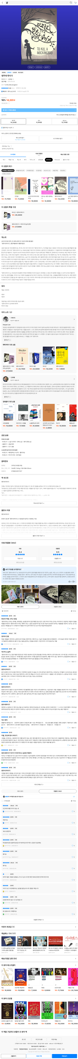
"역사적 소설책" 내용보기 (39, 655)
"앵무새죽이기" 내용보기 (39, 707)
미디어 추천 (11, 455)
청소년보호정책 (32, 1049)
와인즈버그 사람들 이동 (22, 416)
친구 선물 (11, 446)
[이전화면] (2, 3)
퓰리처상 (22, 452)
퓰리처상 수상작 (7, 128)
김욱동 (10, 79)
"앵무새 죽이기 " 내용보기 (39, 673)
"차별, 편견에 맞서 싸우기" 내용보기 (39, 739)
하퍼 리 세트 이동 (35, 362)
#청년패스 (62, 170)
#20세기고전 (47, 170)
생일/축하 (11, 444)
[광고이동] (70, 3)
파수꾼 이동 (49, 359)
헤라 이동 (34, 1014)
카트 (75, 3)
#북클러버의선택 (20, 170)
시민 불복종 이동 (9, 416)
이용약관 (16, 1049)
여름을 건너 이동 (61, 1014)
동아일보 (18, 455)
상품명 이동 (7, 189)
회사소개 (45, 1049)
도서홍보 (59, 1049)
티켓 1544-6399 (32, 1043)
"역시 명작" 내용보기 (39, 722)
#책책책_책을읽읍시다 (8, 170)
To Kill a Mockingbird (10, 85)
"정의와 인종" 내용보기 (39, 638)
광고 (63, 1049)
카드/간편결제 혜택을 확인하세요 (65, 115)
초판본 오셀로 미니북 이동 (7, 1015)
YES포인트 (4, 103)
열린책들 (3, 81)
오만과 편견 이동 (61, 980)
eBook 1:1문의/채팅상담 (55, 1043)
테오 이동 (7, 980)
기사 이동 (8, 944)
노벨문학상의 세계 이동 (35, 416)
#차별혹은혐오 (30, 170)
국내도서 (4, 452)
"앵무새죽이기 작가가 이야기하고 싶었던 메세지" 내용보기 (39, 756)
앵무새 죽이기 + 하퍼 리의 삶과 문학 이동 (39, 227)
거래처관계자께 (51, 1049)
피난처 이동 (62, 416)
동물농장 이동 (34, 980)
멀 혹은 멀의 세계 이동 (21, 1014)
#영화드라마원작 (6, 174)
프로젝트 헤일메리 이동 (21, 981)
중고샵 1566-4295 (43, 1043)
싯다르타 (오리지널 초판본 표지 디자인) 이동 (49, 416)
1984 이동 (47, 980)
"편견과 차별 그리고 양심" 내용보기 (39, 622)
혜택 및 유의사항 (20, 562)
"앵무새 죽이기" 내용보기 (39, 690)
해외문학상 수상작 (13, 452)
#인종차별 (38, 170)
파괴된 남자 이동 (47, 1014)
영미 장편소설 (27, 442)
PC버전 (39, 1049)
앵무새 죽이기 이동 (22, 360)
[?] (22, 569)
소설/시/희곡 (12, 442)
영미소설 (12, 91)
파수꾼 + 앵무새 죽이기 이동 (39, 215)
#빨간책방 (55, 170)
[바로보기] (29, 594)
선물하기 (4, 444)
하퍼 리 (3, 79)
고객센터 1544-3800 (20, 1043)
